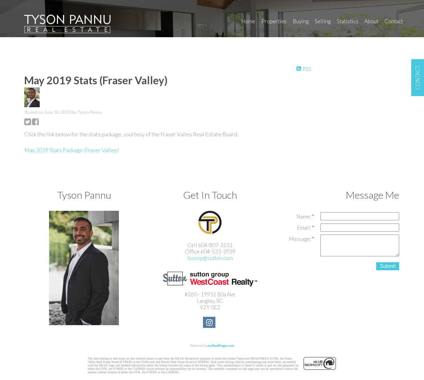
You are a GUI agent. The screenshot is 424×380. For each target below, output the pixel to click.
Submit (387, 266)
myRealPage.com (220, 345)
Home (248, 21)
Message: (300, 239)
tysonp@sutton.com (210, 258)
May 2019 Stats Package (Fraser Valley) (71, 150)
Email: (304, 227)
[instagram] (210, 323)
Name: (304, 216)
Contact (394, 21)
